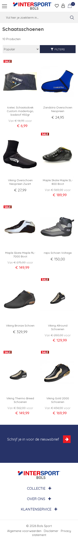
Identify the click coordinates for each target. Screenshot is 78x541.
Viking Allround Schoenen (57, 327)
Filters (60, 49)
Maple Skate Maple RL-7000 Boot (20, 254)
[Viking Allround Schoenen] (58, 299)
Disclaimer (51, 531)
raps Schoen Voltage (58, 253)
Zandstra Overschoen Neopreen (57, 109)
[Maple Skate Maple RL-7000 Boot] (20, 227)
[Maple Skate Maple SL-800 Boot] (58, 154)
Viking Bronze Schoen (20, 325)
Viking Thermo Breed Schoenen (20, 400)
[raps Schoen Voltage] (58, 227)
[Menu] (4, 6)
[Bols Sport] (32, 6)
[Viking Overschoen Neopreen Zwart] (20, 154)
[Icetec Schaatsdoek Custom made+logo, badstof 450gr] (20, 81)
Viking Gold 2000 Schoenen (57, 400)
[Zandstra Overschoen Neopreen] (58, 81)
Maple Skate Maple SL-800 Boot (58, 182)
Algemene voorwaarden (24, 531)
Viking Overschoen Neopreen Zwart (20, 182)
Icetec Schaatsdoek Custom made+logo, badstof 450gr (20, 111)
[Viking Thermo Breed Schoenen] (20, 372)
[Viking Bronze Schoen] (20, 299)
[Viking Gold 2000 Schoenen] (58, 372)
